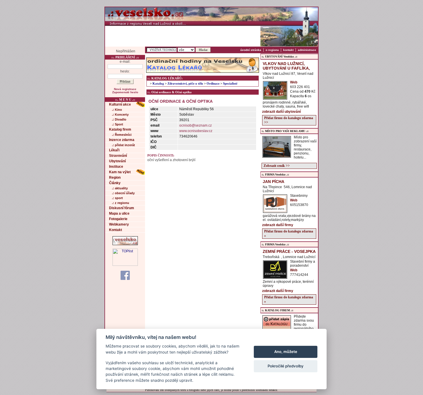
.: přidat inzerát (123, 145)
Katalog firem (120, 129)
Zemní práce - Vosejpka (289, 251)
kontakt (288, 49)
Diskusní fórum (121, 208)
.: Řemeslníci (122, 134)
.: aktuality (120, 188)
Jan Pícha (273, 181)
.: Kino (117, 109)
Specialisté (230, 83)
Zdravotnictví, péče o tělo (185, 83)
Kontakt (115, 230)
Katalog (158, 83)
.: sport (117, 198)
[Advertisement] (182, 36)
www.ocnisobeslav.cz (195, 131)
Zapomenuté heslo (125, 92)
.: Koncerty (120, 114)
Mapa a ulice (119, 213)
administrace (307, 49)
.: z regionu (120, 203)
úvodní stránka (250, 49)
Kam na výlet (120, 172)
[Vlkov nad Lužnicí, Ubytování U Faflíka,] (275, 98)
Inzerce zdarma (121, 140)
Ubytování (117, 161)
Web (293, 82)
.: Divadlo (119, 119)
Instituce (116, 167)
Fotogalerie (118, 219)
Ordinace (213, 83)
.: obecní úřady (123, 193)
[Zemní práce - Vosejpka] (275, 277)
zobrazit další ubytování (281, 112)
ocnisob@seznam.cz (195, 125)
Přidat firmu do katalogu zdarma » (288, 233)
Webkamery (119, 224)
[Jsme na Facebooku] (125, 275)
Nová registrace (125, 89)
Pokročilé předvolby (286, 366)
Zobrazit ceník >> (277, 166)
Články (115, 183)
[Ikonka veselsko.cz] (125, 244)
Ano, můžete (285, 351)
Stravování (118, 156)
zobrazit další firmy (277, 225)
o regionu (272, 49)
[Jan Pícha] (275, 211)
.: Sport (117, 124)
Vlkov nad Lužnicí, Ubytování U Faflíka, (286, 65)
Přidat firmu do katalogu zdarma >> (288, 120)
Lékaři (114, 150)
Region (115, 177)
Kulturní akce (120, 104)
